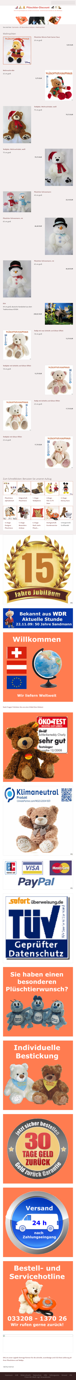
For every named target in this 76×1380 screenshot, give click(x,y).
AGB (16, 1375)
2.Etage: (49, 498)
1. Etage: (36, 498)
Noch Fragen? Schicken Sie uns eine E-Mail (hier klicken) (23, 707)
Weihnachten (40, 27)
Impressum (9, 1375)
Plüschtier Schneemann (42, 192)
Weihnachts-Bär (8, 70)
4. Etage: (8, 523)
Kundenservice (52, 525)
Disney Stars (65, 501)
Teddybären (37, 501)
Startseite (15, 27)
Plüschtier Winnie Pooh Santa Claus (47, 37)
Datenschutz (37, 1375)
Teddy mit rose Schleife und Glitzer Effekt (48, 331)
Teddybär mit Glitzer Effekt (12, 437)
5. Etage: (22, 523)
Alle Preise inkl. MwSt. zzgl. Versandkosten (48, 1376)
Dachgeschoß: (52, 523)
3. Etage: (64, 498)
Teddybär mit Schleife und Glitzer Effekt (17, 366)
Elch (4, 303)
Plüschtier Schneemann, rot (13, 218)
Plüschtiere (23, 501)
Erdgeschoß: (23, 498)
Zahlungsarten (54, 1375)
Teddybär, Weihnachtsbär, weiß (45, 107)
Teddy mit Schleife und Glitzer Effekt (47, 401)
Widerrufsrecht (25, 1375)
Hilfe (45, 1375)
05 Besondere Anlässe (27, 27)
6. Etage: (36, 523)
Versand (64, 1375)
